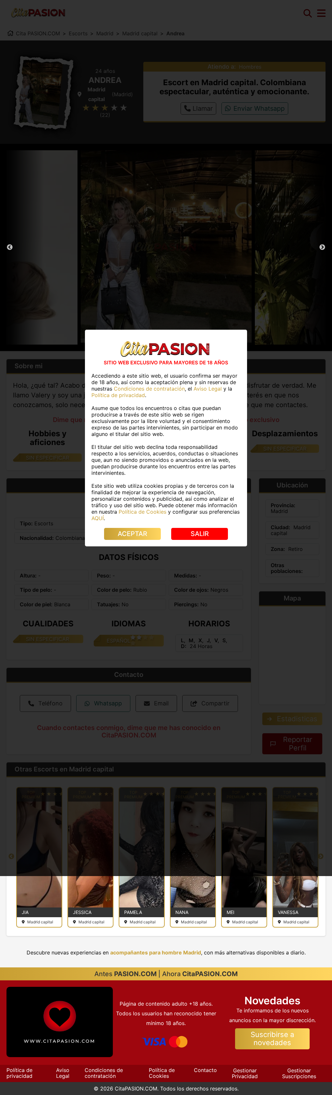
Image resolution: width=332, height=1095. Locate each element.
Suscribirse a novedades (272, 1038)
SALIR (200, 534)
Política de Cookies (162, 1073)
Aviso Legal (62, 1073)
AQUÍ (97, 518)
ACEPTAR (132, 534)
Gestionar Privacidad (245, 1073)
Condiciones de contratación (104, 1073)
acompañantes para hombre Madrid (155, 952)
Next (322, 247)
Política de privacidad (19, 1073)
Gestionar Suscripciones (299, 1073)
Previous (9, 247)
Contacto (205, 1070)
